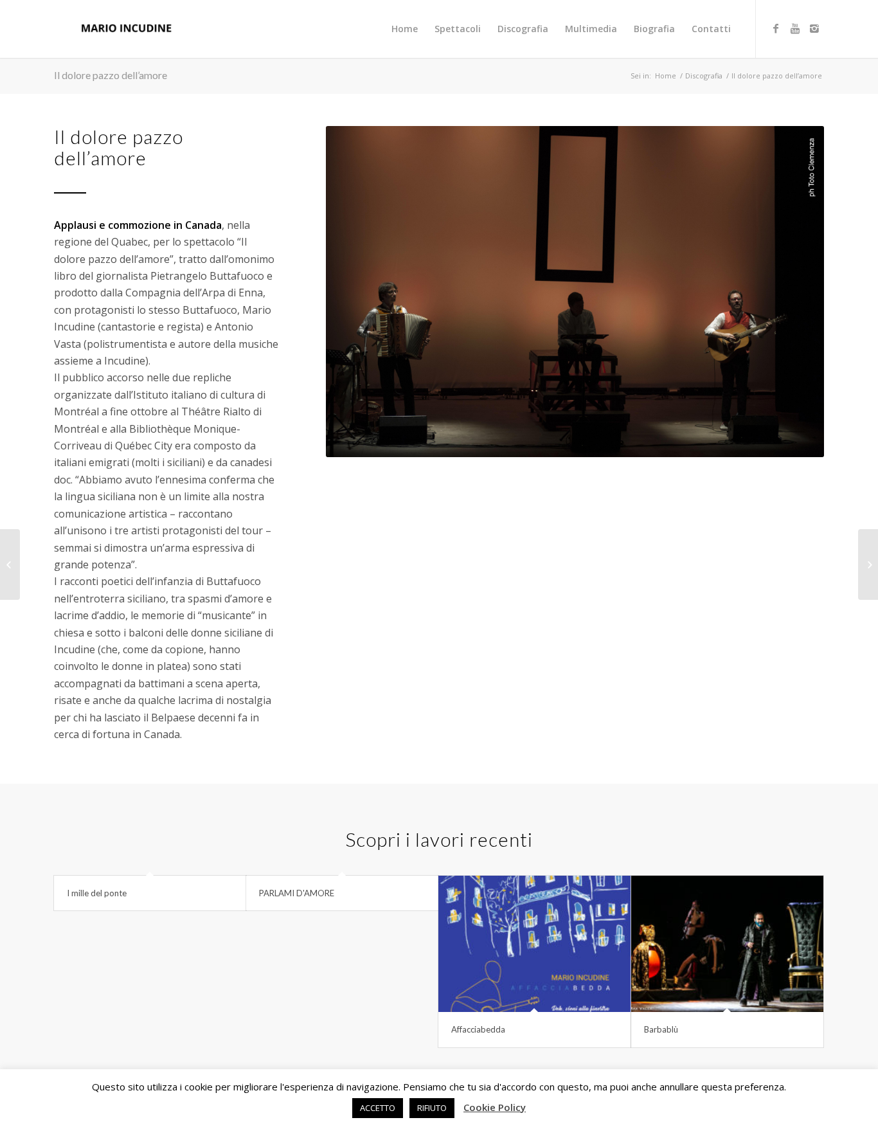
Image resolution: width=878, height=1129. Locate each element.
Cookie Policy (494, 1107)
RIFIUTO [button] (432, 1108)
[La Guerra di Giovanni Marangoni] (868, 564)
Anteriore (355, 291)
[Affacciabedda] (534, 944)
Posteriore (795, 291)
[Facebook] (775, 28)
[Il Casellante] (10, 564)
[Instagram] (814, 28)
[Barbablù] (727, 944)
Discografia (703, 75)
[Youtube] (795, 28)
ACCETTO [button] (377, 1108)
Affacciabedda (478, 1029)
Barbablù (661, 1029)
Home (665, 75)
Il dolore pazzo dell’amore (110, 75)
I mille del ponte (97, 893)
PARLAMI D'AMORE (296, 893)
